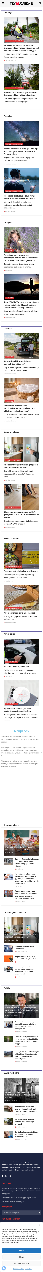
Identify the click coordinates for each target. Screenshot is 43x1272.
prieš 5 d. (9, 853)
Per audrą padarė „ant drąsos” (17, 667)
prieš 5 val (8, 721)
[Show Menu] (3, 3)
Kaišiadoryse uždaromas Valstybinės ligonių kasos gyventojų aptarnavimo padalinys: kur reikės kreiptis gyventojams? (27, 878)
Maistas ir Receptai (13, 566)
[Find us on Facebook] (2, 1176)
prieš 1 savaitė (10, 317)
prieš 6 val (8, 105)
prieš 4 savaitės (10, 480)
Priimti (21, 1250)
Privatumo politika (18, 1269)
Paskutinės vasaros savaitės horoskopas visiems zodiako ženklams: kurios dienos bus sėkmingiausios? (21, 258)
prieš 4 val (8, 676)
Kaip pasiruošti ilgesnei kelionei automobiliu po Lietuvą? (24, 1121)
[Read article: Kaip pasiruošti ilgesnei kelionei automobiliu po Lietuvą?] (21, 346)
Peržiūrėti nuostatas (21, 1263)
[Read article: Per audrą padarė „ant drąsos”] (21, 651)
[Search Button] (40, 3)
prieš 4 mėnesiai (21, 1061)
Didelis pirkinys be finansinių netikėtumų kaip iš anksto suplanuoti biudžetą (20, 1094)
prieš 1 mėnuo (10, 527)
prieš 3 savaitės (10, 211)
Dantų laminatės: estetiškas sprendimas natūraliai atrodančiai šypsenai (26, 1134)
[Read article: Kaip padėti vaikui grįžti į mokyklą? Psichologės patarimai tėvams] (21, 843)
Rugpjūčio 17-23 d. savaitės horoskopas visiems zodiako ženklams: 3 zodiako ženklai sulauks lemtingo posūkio (21, 305)
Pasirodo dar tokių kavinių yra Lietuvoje (21, 571)
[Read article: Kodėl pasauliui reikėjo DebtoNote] (8, 948)
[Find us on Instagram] (6, 1176)
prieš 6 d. (19, 886)
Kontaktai (28, 1269)
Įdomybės (9, 250)
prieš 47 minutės (10, 60)
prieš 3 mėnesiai (21, 1047)
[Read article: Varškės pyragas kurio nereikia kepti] (21, 598)
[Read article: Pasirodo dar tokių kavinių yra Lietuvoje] (21, 556)
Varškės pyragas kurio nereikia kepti (19, 613)
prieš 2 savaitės (10, 164)
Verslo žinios (11, 662)
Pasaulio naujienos (13, 144)
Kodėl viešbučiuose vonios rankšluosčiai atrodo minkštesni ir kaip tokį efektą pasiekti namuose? (20, 408)
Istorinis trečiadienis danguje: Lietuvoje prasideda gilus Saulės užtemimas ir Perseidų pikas (21, 151)
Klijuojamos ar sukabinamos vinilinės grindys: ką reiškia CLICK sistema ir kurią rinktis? (21, 515)
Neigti (21, 1257)
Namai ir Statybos (12, 460)
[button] (39, 1225)
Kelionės (9, 356)
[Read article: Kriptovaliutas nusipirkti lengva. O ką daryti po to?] (8, 958)
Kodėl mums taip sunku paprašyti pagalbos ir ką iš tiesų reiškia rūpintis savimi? (26, 1109)
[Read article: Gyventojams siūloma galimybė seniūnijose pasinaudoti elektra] (21, 693)
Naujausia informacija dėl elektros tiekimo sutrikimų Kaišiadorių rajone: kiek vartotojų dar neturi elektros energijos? (21, 48)
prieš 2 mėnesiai (21, 951)
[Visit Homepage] (21, 3)
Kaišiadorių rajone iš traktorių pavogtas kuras (19, 1198)
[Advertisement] (21, 790)
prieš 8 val (8, 270)
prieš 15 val (9, 581)
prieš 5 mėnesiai (10, 421)
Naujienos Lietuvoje (14, 40)
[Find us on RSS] (10, 1176)
